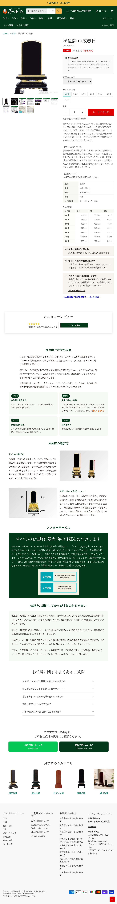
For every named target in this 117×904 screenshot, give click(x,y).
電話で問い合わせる (84, 746)
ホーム (6, 33)
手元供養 (61, 18)
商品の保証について (40, 832)
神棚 (72, 18)
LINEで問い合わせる (33, 746)
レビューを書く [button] (74, 325)
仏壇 (5, 18)
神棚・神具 (8, 840)
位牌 (32, 18)
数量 (65, 106)
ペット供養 (8, 25)
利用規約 (6, 891)
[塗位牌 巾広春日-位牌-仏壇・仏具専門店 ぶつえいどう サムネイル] (6, 101)
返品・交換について (40, 828)
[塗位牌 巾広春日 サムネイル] (14, 101)
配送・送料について (40, 821)
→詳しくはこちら (97, 411)
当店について (108, 18)
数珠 (41, 18)
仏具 (23, 18)
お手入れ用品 (23, 25)
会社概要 (92, 827)
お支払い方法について (41, 825)
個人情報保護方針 (17, 891)
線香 (50, 18)
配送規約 (29, 891)
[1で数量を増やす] (82, 112)
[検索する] (58, 11)
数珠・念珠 (8, 826)
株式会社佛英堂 (28, 894)
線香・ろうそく (9, 833)
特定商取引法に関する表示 (12, 894)
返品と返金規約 (39, 891)
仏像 (14, 18)
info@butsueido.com (97, 841)
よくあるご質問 (107, 25)
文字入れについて (69, 77)
